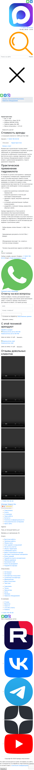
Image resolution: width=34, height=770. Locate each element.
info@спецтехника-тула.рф (17, 258)
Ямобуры (7, 594)
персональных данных (25, 316)
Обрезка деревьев (10, 560)
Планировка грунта (10, 550)
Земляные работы (10, 541)
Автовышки (8, 572)
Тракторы (7, 583)
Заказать (19, 337)
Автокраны (7, 574)
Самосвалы (8, 586)
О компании (8, 514)
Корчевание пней (9, 562)
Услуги (6, 512)
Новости (7, 606)
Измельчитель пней (7, 343)
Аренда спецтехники (8, 99)
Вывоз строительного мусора (13, 552)
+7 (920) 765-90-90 (27, 27)
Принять (3, 769)
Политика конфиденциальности (14, 520)
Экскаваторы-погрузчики (12, 575)
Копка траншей (9, 556)
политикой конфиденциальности (21, 765)
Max (15, 504)
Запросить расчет (8, 130)
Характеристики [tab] (16, 143)
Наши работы (8, 516)
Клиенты (7, 609)
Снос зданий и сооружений (13, 545)
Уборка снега (8, 543)
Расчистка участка (10, 547)
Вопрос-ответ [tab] (7, 146)
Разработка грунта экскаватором (14, 558)
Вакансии (7, 604)
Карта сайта (8, 523)
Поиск (31, 56)
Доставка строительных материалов (16, 554)
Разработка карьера (10, 565)
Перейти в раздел (6, 330)
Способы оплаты (9, 607)
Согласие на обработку (17, 316)
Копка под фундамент (11, 564)
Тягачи (6, 588)
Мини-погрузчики (9, 581)
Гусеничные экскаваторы (12, 577)
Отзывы (6, 602)
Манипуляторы (9, 579)
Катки (6, 592)
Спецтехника (19, 99)
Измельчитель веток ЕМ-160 (10, 333)
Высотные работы (10, 539)
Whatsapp (4, 504)
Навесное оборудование (10, 100)
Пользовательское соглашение (14, 521)
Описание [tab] (6, 143)
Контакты (7, 518)
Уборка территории (10, 548)
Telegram (10, 504)
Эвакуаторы (8, 590)
